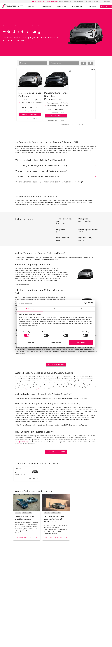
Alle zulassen (81, 342)
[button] (64, 63)
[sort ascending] (83, 63)
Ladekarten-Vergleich (33, 389)
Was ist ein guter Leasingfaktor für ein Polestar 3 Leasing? (41, 165)
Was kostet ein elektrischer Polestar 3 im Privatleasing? (40, 160)
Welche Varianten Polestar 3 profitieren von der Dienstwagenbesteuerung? (49, 182)
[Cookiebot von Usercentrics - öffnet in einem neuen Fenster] (85, 303)
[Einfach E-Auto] (12, 6)
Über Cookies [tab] (82, 309)
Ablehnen (31, 342)
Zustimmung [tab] (30, 309)
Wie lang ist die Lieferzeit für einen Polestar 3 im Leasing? (41, 171)
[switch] (46, 335)
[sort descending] (90, 63)
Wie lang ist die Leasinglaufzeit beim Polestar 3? (37, 176)
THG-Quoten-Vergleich (23, 442)
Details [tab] (56, 309)
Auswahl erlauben (56, 342)
